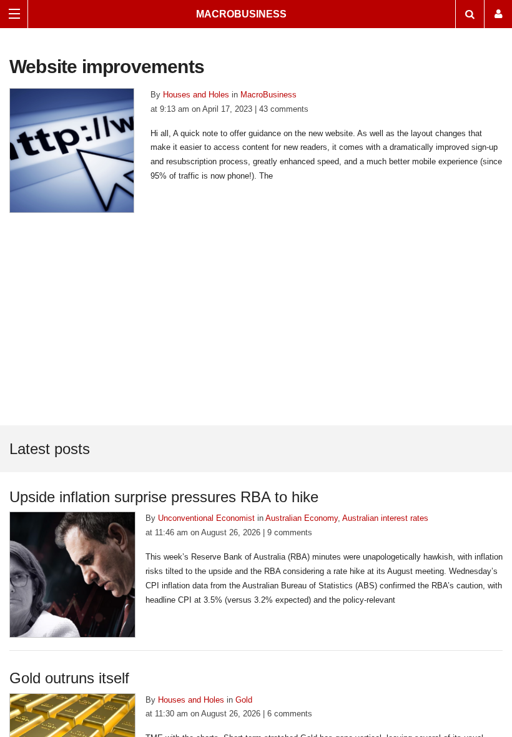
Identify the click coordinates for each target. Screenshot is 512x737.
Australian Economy (301, 518)
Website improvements (106, 66)
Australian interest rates (385, 518)
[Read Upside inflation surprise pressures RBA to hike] (72, 574)
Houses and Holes (196, 94)
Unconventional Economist (206, 518)
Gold (243, 700)
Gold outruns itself (69, 678)
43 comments (283, 109)
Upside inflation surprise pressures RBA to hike (163, 496)
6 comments (289, 713)
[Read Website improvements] (71, 149)
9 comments (289, 532)
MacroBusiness (241, 14)
